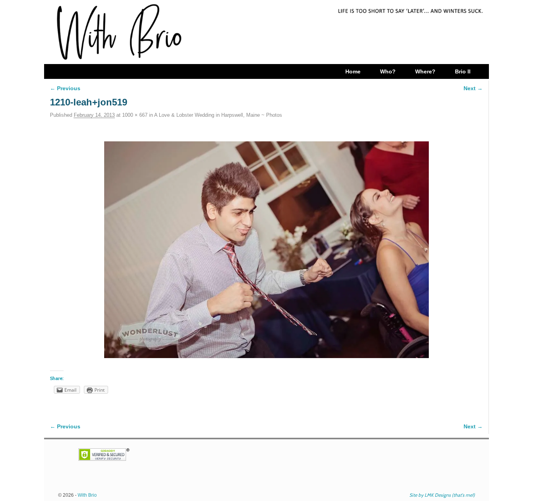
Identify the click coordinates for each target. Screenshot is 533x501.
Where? (425, 71)
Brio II (463, 71)
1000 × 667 (134, 115)
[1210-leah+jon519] (266, 249)
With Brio (87, 495)
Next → (473, 88)
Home (353, 71)
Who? (388, 71)
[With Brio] (266, 32)
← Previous (65, 88)
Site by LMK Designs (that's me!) (442, 495)
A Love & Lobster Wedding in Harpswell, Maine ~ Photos (218, 115)
